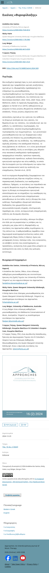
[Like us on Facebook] (8, 560)
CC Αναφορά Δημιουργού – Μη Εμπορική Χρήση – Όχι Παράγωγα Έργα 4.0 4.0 (23, 482)
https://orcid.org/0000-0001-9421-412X (16, 62)
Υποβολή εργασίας (12, 495)
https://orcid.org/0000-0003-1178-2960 (16, 39)
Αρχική (4, 8)
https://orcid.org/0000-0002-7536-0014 (16, 30)
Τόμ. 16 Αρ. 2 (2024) (25, 8)
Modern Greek (9, 509)
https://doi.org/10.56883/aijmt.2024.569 (23, 68)
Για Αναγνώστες (9, 527)
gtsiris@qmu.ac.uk (20, 349)
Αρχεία (12, 8)
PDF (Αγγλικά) (11, 425)
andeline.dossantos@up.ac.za (15, 283)
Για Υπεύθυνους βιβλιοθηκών (14, 534)
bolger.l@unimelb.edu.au (13, 321)
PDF (24, 425)
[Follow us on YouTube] (23, 560)
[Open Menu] (2, 2)
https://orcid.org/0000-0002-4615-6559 (16, 49)
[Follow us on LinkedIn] (16, 560)
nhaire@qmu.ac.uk (10, 302)
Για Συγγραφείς (9, 531)
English (7, 513)
